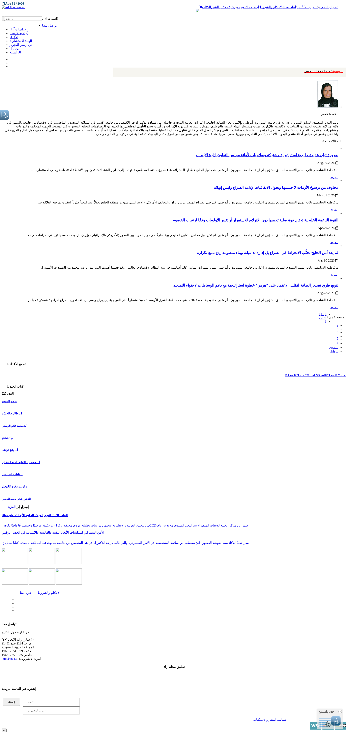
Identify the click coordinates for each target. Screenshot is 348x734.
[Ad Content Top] (174, 7)
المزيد (334, 177)
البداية (322, 314)
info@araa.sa (10, 658)
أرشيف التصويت (248, 7)
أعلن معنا (289, 7)
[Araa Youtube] (10, 65)
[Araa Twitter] (10, 62)
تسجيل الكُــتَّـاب (307, 7)
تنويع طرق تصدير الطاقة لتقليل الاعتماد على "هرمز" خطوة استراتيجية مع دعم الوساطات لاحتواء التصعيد (255, 285)
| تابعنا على (99, 610)
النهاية (334, 351)
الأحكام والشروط (48, 592)
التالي (322, 318)
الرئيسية (323, 71)
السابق (333, 347)
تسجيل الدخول (328, 7)
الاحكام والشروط (271, 7)
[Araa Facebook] (15, 598)
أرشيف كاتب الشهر (223, 7)
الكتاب (206, 7)
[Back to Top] (4, 730)
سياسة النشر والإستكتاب (269, 719)
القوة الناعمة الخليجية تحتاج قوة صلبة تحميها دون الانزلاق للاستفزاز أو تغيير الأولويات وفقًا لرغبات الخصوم (255, 220)
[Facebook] (9, 58)
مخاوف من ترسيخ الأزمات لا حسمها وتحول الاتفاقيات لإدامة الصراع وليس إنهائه (276, 187)
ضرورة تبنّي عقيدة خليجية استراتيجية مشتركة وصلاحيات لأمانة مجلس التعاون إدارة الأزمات (267, 155)
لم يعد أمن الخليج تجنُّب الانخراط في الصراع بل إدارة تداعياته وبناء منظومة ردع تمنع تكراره (267, 252)
